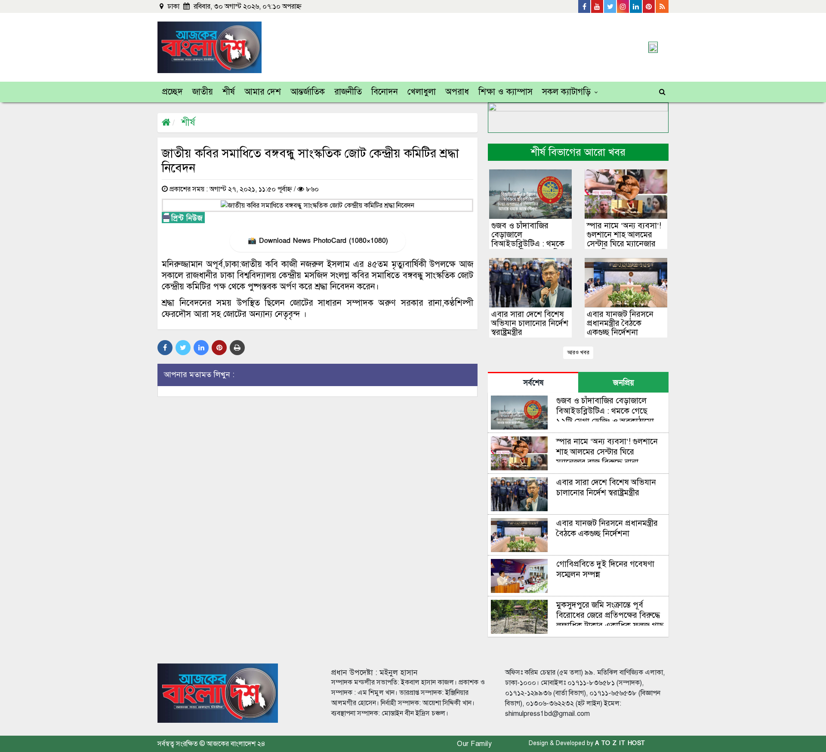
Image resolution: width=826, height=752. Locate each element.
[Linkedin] (636, 6)
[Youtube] (597, 6)
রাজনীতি (348, 91)
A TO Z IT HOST (620, 743)
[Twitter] (610, 6)
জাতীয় (202, 91)
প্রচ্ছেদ (172, 91)
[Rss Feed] (662, 6)
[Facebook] (584, 6)
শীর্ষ (228, 91)
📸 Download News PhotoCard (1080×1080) (318, 241)
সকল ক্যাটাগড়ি (566, 91)
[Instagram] (623, 6)
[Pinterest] (649, 6)
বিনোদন (384, 91)
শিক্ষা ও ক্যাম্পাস (505, 91)
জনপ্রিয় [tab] (623, 383)
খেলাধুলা (421, 91)
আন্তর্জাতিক (307, 91)
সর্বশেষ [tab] (533, 383)
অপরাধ (457, 91)
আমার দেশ (262, 91)
